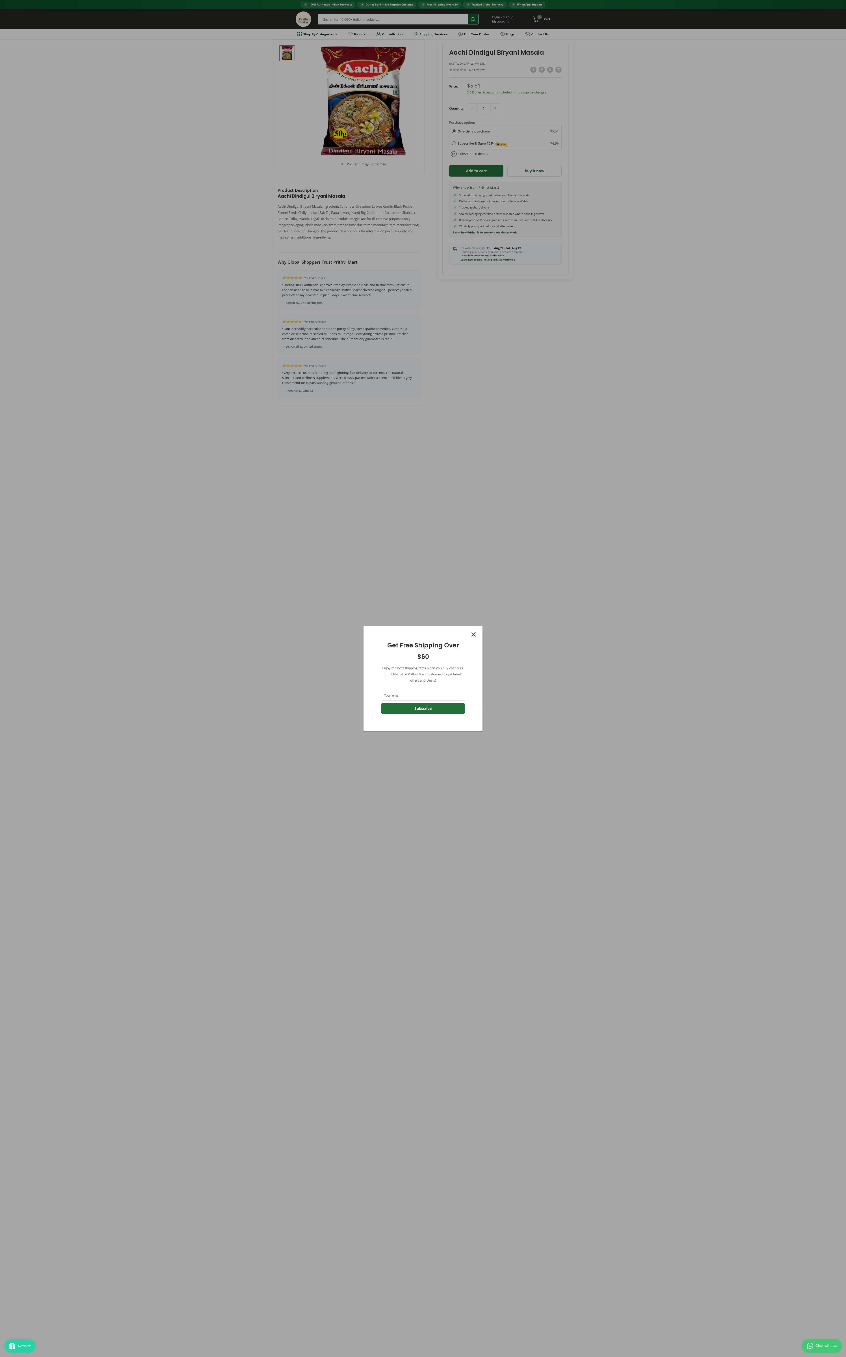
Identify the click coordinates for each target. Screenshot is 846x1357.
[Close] (473, 634)
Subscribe (423, 708)
